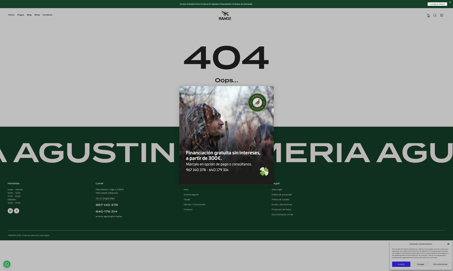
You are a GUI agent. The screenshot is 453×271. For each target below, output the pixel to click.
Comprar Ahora (437, 4)
